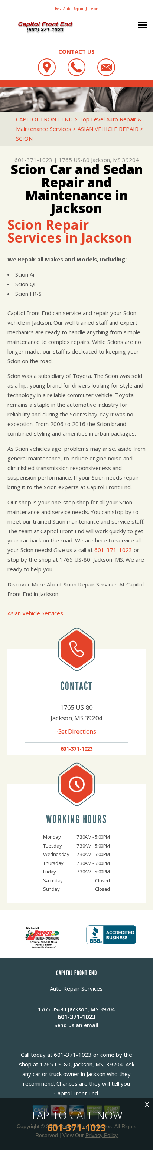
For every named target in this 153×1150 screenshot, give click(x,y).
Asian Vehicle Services (35, 613)
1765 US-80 (74, 159)
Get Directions (76, 731)
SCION (24, 138)
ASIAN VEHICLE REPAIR (108, 128)
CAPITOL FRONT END (44, 119)
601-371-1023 (33, 159)
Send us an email (76, 1025)
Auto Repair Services (76, 988)
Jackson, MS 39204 (115, 159)
